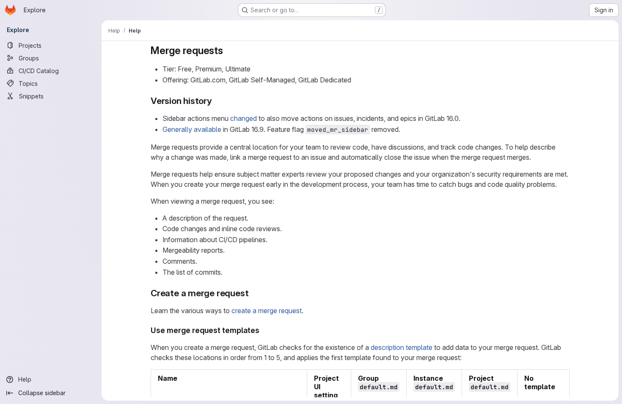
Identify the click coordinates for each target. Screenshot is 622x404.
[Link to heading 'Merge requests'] (228, 50)
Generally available (191, 129)
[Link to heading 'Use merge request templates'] (263, 330)
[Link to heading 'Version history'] (217, 101)
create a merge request (266, 310)
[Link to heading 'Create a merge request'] (253, 293)
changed (243, 118)
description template (401, 347)
